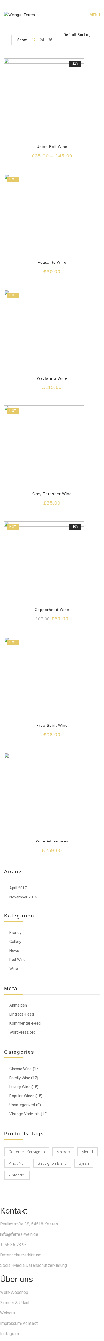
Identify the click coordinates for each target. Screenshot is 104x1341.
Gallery (15, 941)
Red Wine (17, 959)
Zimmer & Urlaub (15, 1302)
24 (42, 40)
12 (33, 40)
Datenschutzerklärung (20, 1255)
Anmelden (18, 1005)
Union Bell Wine (52, 146)
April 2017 (18, 888)
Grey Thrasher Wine (52, 494)
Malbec (63, 1151)
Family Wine (19, 1077)
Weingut (7, 1313)
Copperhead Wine (52, 609)
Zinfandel (17, 1175)
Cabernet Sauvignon (27, 1151)
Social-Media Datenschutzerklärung (33, 1265)
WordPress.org (22, 1032)
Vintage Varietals (24, 1113)
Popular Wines (21, 1095)
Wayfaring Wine (52, 378)
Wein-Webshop (14, 1292)
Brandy (15, 932)
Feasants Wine (52, 262)
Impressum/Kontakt (19, 1323)
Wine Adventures (52, 841)
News (14, 950)
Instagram (9, 1333)
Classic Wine (20, 1068)
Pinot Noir (17, 1163)
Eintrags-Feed (21, 1014)
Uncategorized (22, 1104)
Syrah (84, 1163)
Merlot (87, 1151)
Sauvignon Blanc (52, 1163)
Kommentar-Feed (25, 1023)
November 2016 (23, 897)
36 (50, 40)
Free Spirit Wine (52, 725)
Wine (13, 968)
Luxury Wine (19, 1086)
